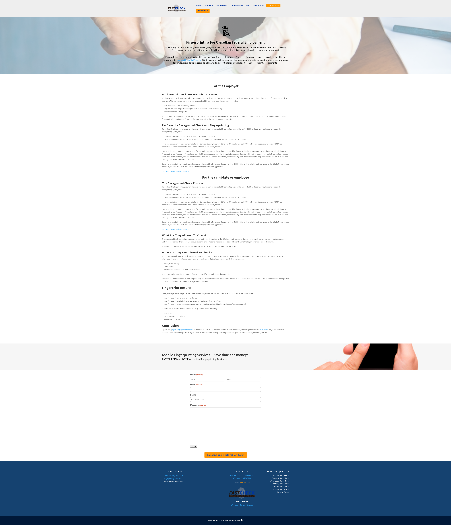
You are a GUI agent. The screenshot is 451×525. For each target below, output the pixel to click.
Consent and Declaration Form (225, 455)
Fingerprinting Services (172, 478)
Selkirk (242, 505)
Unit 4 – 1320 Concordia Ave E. (242, 475)
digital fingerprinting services (182, 330)
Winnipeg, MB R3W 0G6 (242, 478)
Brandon (250, 505)
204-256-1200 (245, 482)
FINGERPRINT (237, 6)
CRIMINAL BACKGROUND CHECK (217, 6)
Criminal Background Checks (174, 475)
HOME (198, 6)
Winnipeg (234, 505)
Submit (193, 446)
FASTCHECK (263, 330)
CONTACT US (258, 6)
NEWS (248, 6)
